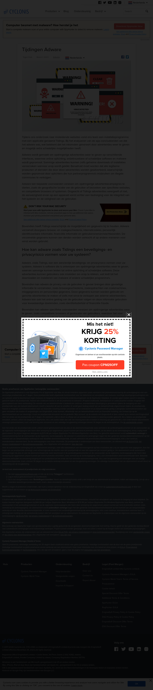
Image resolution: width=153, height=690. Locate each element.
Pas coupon (100, 365)
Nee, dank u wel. (100, 371)
